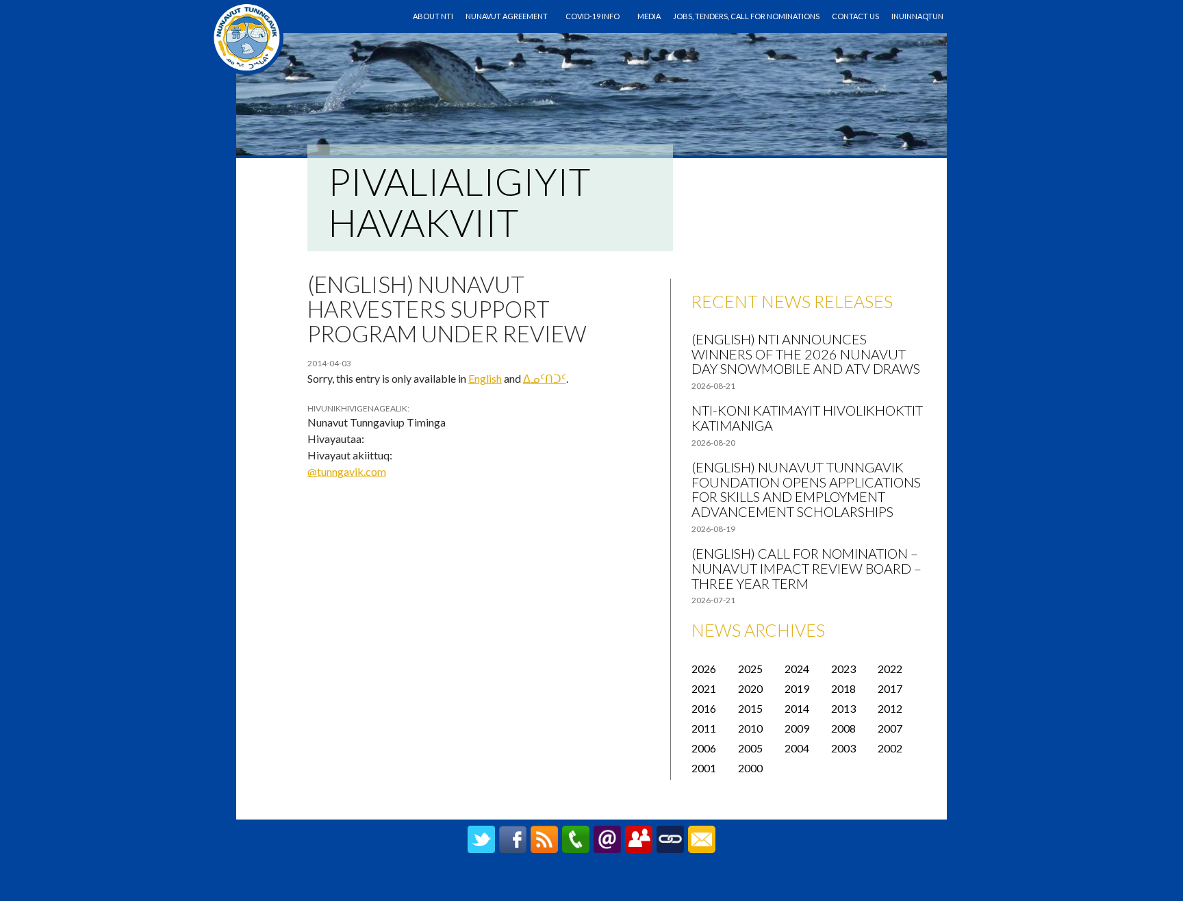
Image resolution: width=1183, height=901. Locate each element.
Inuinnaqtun (917, 16)
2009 (797, 728)
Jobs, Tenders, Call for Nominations (746, 16)
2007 (890, 728)
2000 (750, 767)
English (485, 378)
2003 (843, 747)
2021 (703, 688)
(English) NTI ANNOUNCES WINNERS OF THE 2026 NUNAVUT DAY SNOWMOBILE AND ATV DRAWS (805, 354)
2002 (890, 747)
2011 (703, 728)
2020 (750, 688)
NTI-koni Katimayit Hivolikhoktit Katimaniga (807, 417)
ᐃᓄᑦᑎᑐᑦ (544, 378)
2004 (797, 747)
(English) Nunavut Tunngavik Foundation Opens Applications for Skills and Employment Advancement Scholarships (806, 489)
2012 (890, 708)
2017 (890, 688)
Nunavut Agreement (507, 16)
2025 (750, 668)
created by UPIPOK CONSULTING (592, 883)
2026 (703, 668)
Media (649, 16)
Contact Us (855, 16)
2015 (750, 708)
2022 (890, 668)
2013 (843, 708)
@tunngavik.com (346, 471)
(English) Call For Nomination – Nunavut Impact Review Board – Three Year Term (806, 568)
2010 (750, 728)
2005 (750, 747)
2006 (703, 747)
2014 (797, 708)
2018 (843, 688)
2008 (843, 728)
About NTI (433, 16)
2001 (703, 767)
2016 (703, 708)
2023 (843, 668)
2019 (797, 688)
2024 (797, 668)
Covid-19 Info (592, 16)
